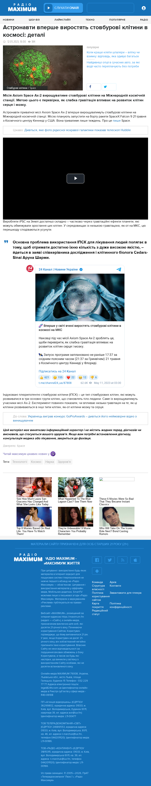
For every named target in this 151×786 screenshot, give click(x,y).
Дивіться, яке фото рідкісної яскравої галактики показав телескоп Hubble (77, 130)
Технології (19, 462)
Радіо (144, 19)
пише (117, 121)
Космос (36, 462)
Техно (90, 19)
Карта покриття (98, 605)
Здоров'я (64, 462)
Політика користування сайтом (101, 596)
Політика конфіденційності (121, 605)
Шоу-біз (34, 19)
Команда (97, 582)
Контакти (115, 585)
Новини (8, 19)
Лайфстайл (62, 19)
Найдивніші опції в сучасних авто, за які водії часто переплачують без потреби (113, 64)
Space (21, 446)
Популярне (117, 19)
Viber (53, 453)
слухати (66, 8)
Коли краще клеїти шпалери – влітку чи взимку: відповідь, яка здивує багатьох (113, 54)
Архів (113, 582)
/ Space (32, 87)
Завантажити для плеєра (125, 592)
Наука (49, 462)
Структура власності (98, 587)
